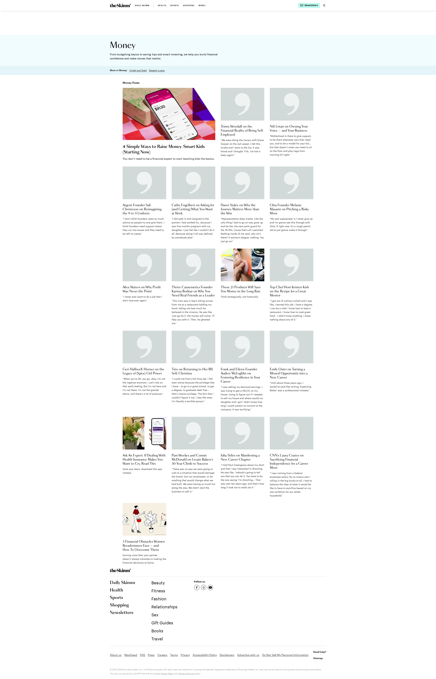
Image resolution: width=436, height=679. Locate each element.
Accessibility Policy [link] (205, 655)
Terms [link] (174, 655)
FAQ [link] (142, 655)
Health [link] (162, 5)
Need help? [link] (319, 651)
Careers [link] (162, 655)
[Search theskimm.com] (324, 5)
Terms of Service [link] (186, 673)
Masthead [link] (130, 655)
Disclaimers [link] (227, 655)
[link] (120, 5)
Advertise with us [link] (248, 655)
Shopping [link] (188, 5)
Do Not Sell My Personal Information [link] (285, 655)
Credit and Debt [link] (138, 70)
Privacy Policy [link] (167, 673)
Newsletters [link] (121, 613)
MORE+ (202, 5)
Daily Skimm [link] (142, 5)
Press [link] (151, 655)
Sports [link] (174, 5)
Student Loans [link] (157, 70)
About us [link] (116, 655)
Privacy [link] (185, 655)
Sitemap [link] (318, 658)
